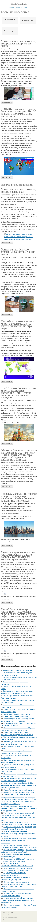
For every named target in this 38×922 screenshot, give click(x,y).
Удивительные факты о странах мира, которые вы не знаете (18, 251)
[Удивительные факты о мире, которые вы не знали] (19, 236)
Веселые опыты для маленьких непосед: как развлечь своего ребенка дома (18, 885)
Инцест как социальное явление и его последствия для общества (16, 878)
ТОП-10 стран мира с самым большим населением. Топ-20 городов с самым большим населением (18, 112)
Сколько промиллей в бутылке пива (16, 716)
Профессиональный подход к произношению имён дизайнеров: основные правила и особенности (18, 840)
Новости (19, 7)
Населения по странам (10, 20)
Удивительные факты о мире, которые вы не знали (18, 190)
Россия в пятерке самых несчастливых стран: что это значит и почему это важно (19, 779)
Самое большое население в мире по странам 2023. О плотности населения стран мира (17, 324)
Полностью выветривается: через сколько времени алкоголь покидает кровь (17, 692)
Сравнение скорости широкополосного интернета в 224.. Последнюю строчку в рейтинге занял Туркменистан (19, 808)
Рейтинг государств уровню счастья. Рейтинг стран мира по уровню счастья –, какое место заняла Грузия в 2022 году (18, 801)
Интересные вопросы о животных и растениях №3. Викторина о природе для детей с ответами (18, 833)
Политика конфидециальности (10, 917)
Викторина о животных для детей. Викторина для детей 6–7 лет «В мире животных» (18, 828)
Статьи (26, 7)
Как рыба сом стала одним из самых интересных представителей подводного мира (18, 795)
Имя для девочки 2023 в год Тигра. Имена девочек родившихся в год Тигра (17, 860)
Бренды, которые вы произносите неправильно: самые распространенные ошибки (18, 823)
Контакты (5, 914)
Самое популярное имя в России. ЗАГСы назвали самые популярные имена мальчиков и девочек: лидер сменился (18, 785)
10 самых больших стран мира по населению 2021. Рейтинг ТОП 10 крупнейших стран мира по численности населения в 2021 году (19, 454)
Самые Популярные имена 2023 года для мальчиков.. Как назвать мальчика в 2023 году (17, 791)
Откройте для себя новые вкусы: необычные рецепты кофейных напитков (18, 743)
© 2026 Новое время (8, 912)
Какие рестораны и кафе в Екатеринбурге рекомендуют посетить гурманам (17, 720)
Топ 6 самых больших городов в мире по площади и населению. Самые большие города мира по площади (19, 496)
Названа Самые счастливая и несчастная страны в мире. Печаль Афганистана (17, 869)
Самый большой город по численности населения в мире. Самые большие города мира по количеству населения (19, 612)
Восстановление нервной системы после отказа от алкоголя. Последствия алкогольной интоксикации (17, 900)
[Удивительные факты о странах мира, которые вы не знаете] (19, 304)
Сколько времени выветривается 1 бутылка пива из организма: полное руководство (18, 729)
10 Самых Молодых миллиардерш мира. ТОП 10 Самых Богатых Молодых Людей (19, 851)
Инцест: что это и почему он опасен (16, 882)
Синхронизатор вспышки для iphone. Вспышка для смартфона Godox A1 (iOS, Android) (19, 846)
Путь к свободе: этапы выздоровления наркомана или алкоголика (16, 894)
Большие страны (10, 31)
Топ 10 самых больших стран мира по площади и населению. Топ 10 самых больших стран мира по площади (18, 392)
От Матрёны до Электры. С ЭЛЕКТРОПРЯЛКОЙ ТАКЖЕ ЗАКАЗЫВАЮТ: (17, 864)
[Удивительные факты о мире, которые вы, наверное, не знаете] (19, 93)
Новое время (19, 3)
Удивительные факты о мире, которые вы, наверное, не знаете (18, 43)
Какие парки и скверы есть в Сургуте (17, 714)
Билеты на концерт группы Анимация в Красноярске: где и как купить (16, 752)
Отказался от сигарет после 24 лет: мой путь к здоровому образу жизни (19, 775)
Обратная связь (6, 919)
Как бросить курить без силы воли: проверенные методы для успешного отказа (17, 733)
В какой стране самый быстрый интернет (17, 670)
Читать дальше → (7, 102)
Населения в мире (28, 20)
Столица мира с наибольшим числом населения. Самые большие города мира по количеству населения (18, 555)
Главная (11, 7)
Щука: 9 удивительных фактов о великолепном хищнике (13, 874)
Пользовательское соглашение (15, 914)
